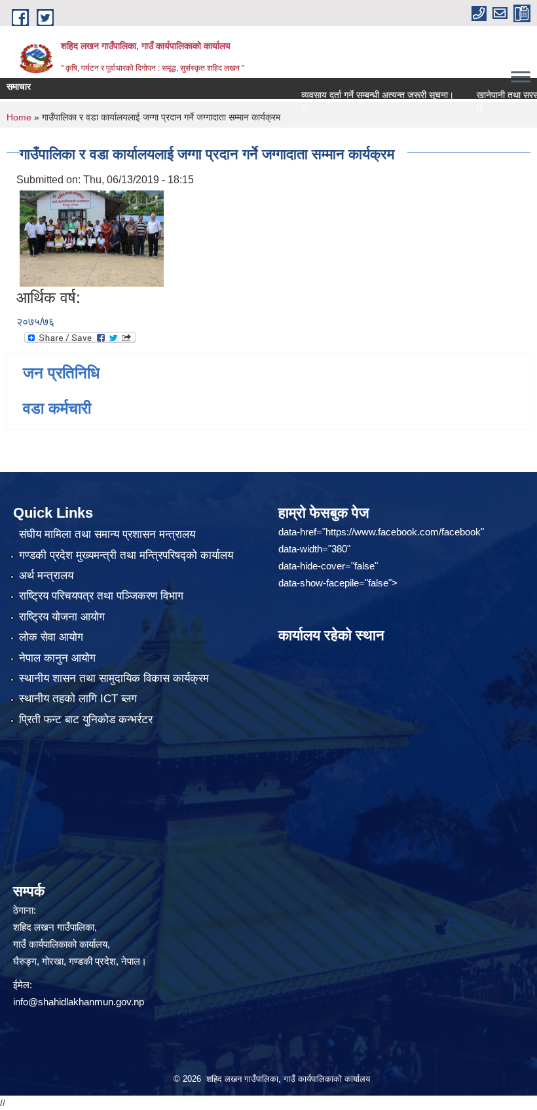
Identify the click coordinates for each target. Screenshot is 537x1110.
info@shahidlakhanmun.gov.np (78, 1001)
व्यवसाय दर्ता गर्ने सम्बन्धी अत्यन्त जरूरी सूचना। (358, 95)
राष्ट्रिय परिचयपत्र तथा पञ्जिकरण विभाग (101, 596)
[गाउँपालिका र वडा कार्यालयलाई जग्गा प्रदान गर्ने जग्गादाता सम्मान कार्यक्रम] (92, 237)
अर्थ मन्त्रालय (46, 575)
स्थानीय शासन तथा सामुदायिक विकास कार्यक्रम (114, 678)
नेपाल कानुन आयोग (57, 658)
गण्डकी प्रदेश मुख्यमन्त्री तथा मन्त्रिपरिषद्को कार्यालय (126, 555)
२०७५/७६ (35, 321)
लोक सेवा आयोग (51, 637)
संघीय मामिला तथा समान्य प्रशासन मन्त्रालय (107, 534)
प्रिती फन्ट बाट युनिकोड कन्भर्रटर (86, 719)
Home (19, 117)
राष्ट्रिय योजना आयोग (62, 617)
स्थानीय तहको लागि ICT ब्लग (78, 698)
